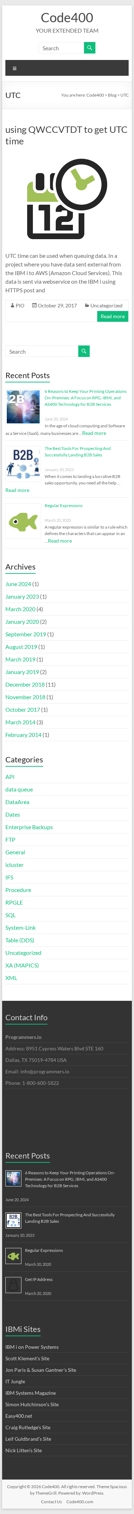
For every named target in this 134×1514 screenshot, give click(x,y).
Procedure (18, 889)
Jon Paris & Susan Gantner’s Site (40, 1370)
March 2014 (20, 722)
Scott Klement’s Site (27, 1358)
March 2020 (20, 608)
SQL (10, 914)
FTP (10, 839)
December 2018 (25, 684)
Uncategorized (106, 305)
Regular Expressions (64, 505)
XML (11, 977)
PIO (20, 305)
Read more (113, 316)
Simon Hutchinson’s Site (32, 1404)
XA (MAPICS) (22, 965)
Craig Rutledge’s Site (27, 1427)
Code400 (67, 17)
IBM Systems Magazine (30, 1393)
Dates (12, 814)
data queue (19, 789)
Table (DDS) (19, 940)
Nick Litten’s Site (23, 1450)
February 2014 (23, 734)
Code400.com (79, 1501)
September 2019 (25, 634)
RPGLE (14, 902)
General (15, 852)
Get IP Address (39, 1279)
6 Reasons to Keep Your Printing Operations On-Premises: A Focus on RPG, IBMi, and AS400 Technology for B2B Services (85, 398)
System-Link (20, 927)
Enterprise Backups (29, 826)
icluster (14, 864)
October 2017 (22, 709)
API (10, 776)
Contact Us (51, 1501)
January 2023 (22, 596)
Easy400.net (18, 1416)
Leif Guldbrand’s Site (28, 1439)
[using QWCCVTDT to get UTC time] (67, 156)
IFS (9, 877)
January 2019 (22, 671)
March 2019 (20, 659)
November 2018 (25, 696)
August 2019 (21, 646)
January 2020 (22, 621)
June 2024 (18, 583)
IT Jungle (15, 1381)
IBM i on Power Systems (32, 1347)
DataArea (17, 801)
